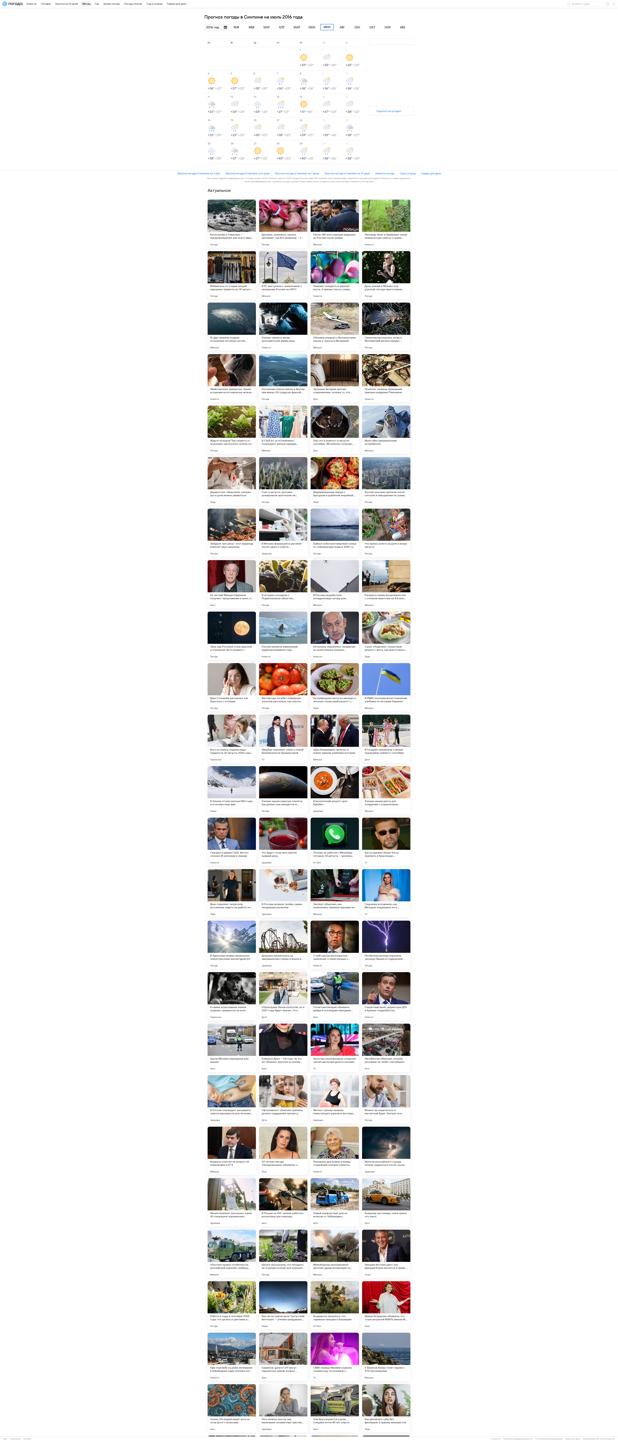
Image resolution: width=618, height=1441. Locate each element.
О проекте (495, 1439)
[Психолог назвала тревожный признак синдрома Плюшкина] (386, 378)
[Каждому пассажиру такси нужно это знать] (386, 1202)
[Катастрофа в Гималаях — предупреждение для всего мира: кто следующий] (232, 224)
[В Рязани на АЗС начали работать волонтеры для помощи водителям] (283, 1202)
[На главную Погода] (15, 4)
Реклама (27, 1439)
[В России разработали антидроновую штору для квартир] (335, 584)
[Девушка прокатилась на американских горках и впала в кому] (283, 945)
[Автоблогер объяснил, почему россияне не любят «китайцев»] (386, 1048)
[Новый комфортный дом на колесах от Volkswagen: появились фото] (335, 1202)
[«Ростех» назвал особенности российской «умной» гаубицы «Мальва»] (232, 1254)
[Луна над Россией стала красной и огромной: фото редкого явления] (232, 636)
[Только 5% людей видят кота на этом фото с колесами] (232, 1408)
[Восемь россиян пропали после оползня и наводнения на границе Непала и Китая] (386, 481)
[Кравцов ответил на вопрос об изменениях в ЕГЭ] (232, 1151)
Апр (281, 27)
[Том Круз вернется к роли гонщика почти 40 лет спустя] (335, 1408)
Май (297, 27)
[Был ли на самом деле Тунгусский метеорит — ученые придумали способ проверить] (283, 1305)
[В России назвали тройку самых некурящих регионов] (283, 893)
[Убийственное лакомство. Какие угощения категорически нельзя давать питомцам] (232, 378)
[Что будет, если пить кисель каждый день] (283, 842)
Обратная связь (573, 1439)
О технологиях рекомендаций (549, 1439)
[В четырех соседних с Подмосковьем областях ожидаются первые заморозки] (283, 584)
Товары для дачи (431, 173)
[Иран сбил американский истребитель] (386, 430)
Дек (402, 27)
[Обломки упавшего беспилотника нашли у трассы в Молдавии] (335, 327)
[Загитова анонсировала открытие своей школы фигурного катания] (335, 1048)
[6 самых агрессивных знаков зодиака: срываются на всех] (232, 996)
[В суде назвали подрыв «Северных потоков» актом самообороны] (232, 327)
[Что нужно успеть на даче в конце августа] (386, 533)
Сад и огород (408, 173)
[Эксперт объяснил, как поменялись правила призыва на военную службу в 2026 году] (335, 893)
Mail (5, 1439)
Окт (372, 27)
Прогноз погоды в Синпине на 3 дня (198, 173)
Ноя (388, 27)
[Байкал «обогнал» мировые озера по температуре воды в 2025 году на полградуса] (335, 533)
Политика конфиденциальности (518, 1439)
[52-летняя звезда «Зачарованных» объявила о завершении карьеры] (283, 1151)
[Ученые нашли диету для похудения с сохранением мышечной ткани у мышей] (386, 790)
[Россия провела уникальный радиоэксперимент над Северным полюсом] (283, 636)
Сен (357, 27)
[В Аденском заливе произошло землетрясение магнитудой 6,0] (232, 945)
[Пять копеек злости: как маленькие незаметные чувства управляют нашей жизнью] (283, 1408)
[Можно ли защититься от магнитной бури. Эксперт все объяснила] (386, 1099)
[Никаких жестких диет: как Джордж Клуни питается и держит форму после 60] (386, 1254)
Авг (342, 27)
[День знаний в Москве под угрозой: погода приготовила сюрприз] (386, 275)
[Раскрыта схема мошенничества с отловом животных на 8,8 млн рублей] (386, 584)
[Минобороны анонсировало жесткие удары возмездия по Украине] (335, 1254)
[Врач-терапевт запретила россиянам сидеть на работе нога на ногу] (232, 893)
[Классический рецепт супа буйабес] (335, 790)
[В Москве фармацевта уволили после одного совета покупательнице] (283, 533)
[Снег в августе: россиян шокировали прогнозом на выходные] (283, 481)
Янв (236, 27)
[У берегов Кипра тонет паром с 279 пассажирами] (386, 1357)
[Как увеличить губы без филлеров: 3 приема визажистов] (386, 1408)
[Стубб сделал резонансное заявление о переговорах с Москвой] (335, 945)
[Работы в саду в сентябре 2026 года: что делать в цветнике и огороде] (232, 1305)
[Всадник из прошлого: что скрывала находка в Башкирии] (335, 1305)
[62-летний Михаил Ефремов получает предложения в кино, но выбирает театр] (232, 584)
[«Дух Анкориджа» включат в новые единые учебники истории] (335, 739)
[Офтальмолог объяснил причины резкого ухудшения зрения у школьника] (283, 1099)
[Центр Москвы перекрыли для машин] (232, 1048)
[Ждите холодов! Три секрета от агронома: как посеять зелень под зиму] (232, 430)
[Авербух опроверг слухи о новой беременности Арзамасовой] (283, 739)
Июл (327, 27)
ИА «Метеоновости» (605, 1439)
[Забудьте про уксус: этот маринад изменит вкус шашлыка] (232, 533)
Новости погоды (384, 173)
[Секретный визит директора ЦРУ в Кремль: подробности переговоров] (386, 996)
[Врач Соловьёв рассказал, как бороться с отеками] (232, 687)
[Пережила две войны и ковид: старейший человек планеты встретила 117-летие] (335, 1151)
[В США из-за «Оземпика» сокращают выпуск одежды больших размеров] (283, 430)
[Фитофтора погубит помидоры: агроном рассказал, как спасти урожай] (283, 687)
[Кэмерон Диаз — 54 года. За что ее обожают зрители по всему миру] (283, 1048)
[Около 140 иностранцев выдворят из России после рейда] (335, 224)
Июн (312, 27)
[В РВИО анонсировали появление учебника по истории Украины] (386, 687)
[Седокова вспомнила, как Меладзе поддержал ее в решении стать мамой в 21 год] (386, 893)
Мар (266, 27)
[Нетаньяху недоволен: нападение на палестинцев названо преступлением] (335, 636)
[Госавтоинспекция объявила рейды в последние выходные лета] (335, 996)
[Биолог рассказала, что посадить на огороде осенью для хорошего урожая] (283, 1254)
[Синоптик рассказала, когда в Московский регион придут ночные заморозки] (386, 327)
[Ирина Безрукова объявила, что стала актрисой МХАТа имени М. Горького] (386, 1305)
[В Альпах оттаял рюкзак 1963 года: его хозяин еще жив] (232, 790)
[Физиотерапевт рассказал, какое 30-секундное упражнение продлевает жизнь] (232, 1202)
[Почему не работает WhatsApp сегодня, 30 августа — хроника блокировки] (335, 842)
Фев (251, 27)
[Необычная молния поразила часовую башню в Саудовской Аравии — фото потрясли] (386, 945)
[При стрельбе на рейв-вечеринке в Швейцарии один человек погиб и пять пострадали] (232, 1357)
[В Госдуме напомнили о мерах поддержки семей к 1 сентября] (386, 739)
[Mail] (5, 4)
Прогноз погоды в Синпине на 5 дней (247, 173)
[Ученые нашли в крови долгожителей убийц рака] (283, 327)
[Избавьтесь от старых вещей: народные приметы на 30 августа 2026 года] (232, 275)
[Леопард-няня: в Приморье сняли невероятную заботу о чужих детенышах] (386, 224)
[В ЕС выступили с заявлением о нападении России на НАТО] (283, 275)
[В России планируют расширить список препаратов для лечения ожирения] (232, 1099)
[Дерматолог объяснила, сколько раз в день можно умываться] (232, 481)
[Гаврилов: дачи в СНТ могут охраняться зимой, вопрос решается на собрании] (283, 1357)
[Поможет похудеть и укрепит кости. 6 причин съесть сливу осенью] (335, 275)
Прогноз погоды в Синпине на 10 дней (347, 173)
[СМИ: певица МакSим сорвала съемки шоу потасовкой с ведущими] (335, 1357)
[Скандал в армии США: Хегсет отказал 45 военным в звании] (232, 842)
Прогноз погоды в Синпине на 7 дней (297, 173)
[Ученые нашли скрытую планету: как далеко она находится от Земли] (283, 790)
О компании (15, 1439)
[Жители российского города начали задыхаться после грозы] (386, 1151)
